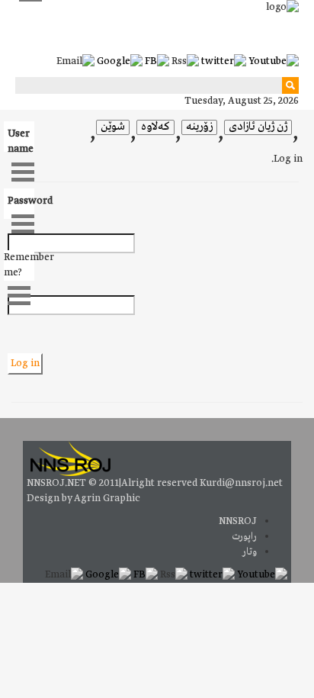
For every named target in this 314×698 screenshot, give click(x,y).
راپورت (244, 536)
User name (21, 139)
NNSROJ (238, 521)
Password (21, 201)
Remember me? (19, 265)
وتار (249, 551)
